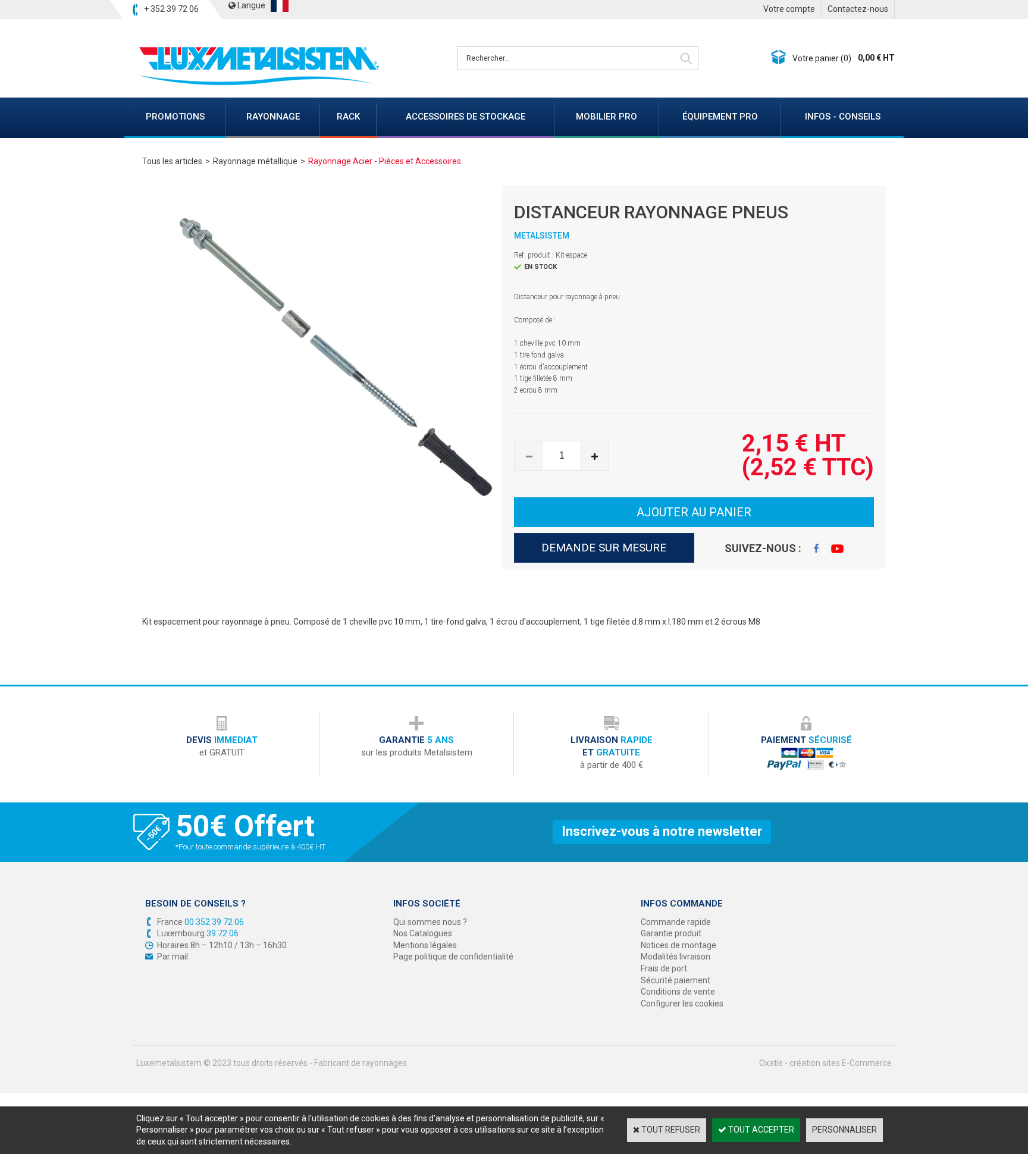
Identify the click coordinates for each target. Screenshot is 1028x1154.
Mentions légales (425, 945)
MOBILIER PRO (606, 116)
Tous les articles (172, 161)
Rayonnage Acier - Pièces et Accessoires (384, 161)
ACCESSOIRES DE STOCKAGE (465, 116)
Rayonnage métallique (255, 161)
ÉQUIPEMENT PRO (720, 116)
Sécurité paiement (675, 980)
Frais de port (664, 968)
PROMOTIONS (175, 116)
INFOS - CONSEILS (842, 116)
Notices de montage (678, 945)
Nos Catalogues (422, 933)
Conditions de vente (678, 991)
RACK (348, 116)
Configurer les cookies (682, 1003)
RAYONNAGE (273, 116)
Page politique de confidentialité (453, 956)
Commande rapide (676, 922)
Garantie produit (671, 933)
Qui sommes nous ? (430, 922)
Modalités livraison (675, 956)
